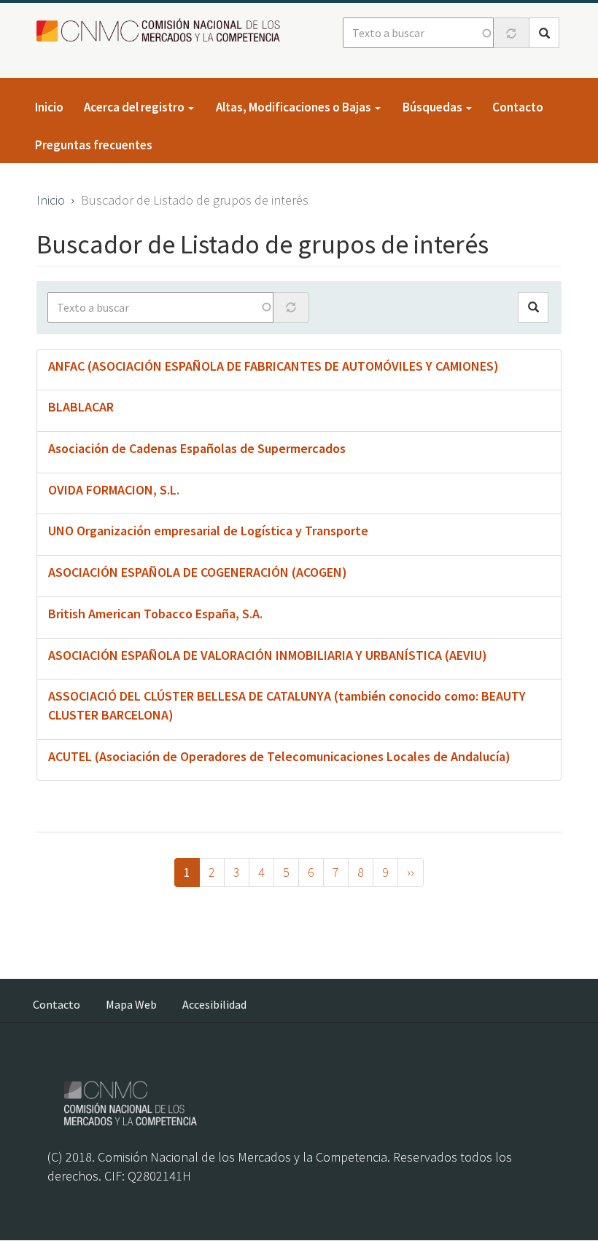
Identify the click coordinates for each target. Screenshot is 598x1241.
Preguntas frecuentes (93, 145)
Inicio (49, 107)
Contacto (517, 107)
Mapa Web (131, 1004)
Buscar (544, 32)
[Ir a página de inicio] (162, 30)
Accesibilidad (214, 1004)
